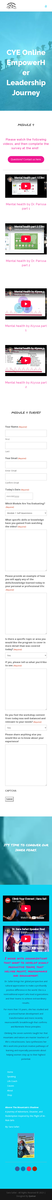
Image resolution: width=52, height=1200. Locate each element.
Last (7, 451)
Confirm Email (12, 482)
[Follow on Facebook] (17, 1168)
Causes (10, 1085)
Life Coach (12, 1081)
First (7, 439)
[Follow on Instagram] (29, 1168)
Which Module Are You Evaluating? (25, 505)
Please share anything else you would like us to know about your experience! (24, 738)
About (10, 1090)
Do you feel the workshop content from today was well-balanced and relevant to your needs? (25, 718)
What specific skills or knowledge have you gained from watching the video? (24, 523)
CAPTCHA (10, 790)
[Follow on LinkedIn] (23, 1168)
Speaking (11, 1076)
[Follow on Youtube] (34, 1168)
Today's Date (17, 489)
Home (10, 1072)
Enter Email (10, 470)
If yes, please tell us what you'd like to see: (26, 664)
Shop (9, 1095)
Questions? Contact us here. (26, 159)
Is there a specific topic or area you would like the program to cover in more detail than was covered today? (25, 644)
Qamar (32, 1196)
